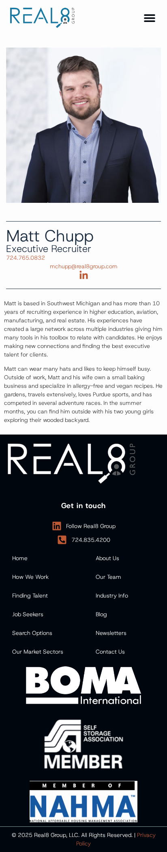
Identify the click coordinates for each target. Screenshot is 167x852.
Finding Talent (30, 595)
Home (20, 558)
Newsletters (111, 633)
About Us (107, 558)
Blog (101, 614)
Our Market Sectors (37, 651)
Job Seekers (27, 614)
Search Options (32, 633)
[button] (149, 18)
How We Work (30, 576)
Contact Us (110, 651)
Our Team (108, 576)
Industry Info (112, 595)
